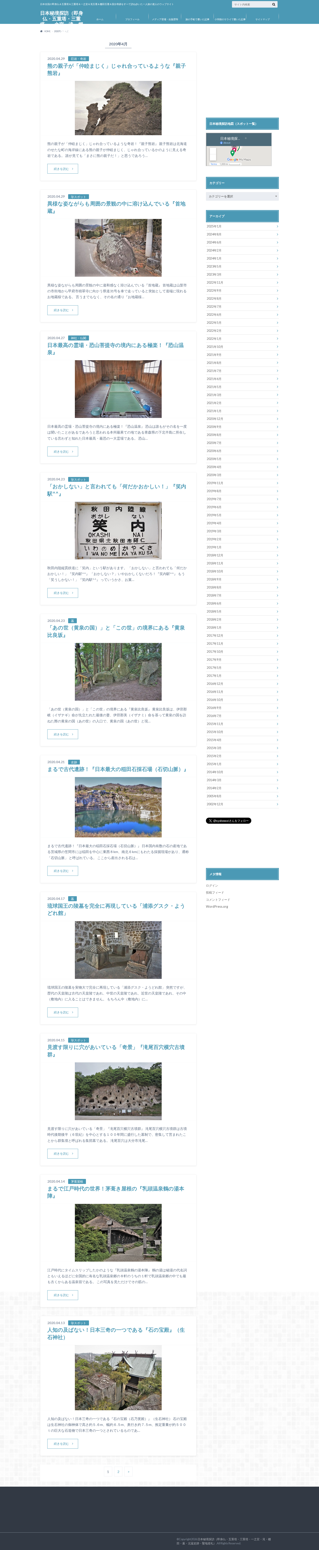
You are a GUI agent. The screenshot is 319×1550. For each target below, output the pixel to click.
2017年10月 (215, 651)
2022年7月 (214, 306)
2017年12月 (215, 635)
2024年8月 (214, 234)
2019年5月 (214, 515)
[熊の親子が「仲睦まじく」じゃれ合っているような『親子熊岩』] (118, 132)
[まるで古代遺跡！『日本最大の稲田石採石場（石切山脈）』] (118, 835)
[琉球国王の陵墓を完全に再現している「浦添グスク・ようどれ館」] (118, 976)
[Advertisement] (242, 79)
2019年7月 (214, 499)
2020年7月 (214, 443)
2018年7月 (214, 595)
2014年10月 (215, 772)
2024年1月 (214, 258)
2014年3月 (214, 780)
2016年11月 (215, 692)
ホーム (100, 19)
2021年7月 (214, 371)
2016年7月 (214, 716)
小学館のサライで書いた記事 (230, 19)
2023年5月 (214, 266)
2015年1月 (214, 764)
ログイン (212, 885)
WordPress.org (217, 906)
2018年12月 (215, 555)
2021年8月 (214, 363)
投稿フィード (215, 892)
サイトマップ (262, 19)
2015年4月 (214, 740)
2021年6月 (214, 379)
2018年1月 (214, 627)
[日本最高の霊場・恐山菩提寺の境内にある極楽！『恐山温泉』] (118, 415)
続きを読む (61, 169)
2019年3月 (214, 531)
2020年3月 (214, 475)
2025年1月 (214, 226)
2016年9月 (214, 708)
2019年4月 (214, 523)
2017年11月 (215, 643)
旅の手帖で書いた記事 (197, 19)
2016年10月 (215, 700)
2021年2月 (214, 403)
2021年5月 (214, 387)
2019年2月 (214, 539)
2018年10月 (215, 571)
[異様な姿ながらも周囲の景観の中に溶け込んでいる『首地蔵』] (118, 274)
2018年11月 (215, 563)
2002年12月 (215, 804)
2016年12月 (215, 683)
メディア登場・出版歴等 (165, 19)
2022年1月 (214, 338)
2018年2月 (214, 619)
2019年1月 (214, 547)
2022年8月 (214, 298)
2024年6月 (214, 242)
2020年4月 (214, 467)
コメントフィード (218, 899)
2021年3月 (214, 395)
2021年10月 (215, 346)
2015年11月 (215, 724)
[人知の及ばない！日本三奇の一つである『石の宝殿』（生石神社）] (118, 1407)
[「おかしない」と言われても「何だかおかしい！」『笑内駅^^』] (118, 557)
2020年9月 (214, 427)
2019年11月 (215, 483)
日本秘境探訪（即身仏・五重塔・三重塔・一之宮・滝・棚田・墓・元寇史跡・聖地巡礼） (61, 24)
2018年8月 (214, 587)
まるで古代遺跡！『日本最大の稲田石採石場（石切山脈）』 (118, 769)
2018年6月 (214, 603)
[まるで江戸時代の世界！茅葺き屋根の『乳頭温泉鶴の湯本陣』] (118, 1259)
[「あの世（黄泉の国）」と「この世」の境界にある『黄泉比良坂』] (118, 698)
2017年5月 (214, 667)
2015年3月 (214, 748)
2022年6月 (214, 314)
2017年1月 (214, 675)
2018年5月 (214, 611)
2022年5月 (214, 322)
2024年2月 (214, 250)
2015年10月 (215, 732)
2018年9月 (214, 579)
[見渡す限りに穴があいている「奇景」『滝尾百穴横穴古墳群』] (118, 1117)
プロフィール (132, 19)
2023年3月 (214, 274)
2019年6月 (214, 507)
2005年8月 (214, 796)
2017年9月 (214, 659)
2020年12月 (215, 419)
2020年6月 (214, 451)
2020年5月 (214, 459)
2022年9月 (214, 290)
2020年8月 (214, 435)
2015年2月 (214, 756)
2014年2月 (214, 788)
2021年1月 (214, 411)
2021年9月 (214, 355)
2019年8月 (214, 491)
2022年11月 (215, 282)
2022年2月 (214, 330)
